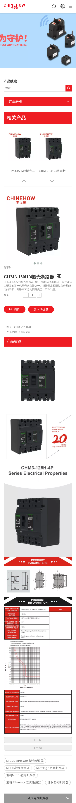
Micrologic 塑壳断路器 (50, 768)
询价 (17, 309)
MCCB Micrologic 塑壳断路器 (25, 760)
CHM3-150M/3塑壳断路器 (22, 170)
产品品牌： (12, 332)
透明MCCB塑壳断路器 (20, 775)
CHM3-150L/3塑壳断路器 (53, 170)
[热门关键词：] (68, 88)
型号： (10, 327)
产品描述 (14, 341)
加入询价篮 (41, 309)
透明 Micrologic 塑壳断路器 (23, 782)
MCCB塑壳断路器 (18, 768)
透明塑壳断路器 (58, 782)
